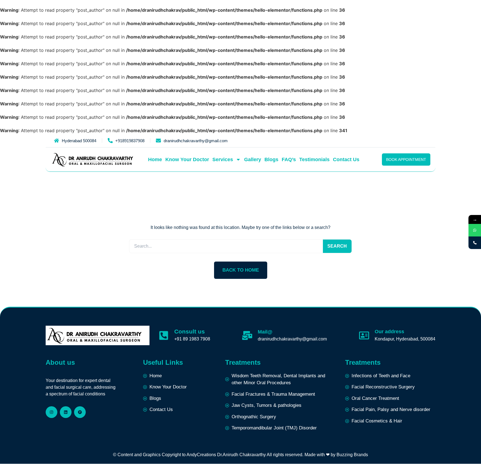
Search (337, 246)
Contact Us (346, 159)
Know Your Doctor (187, 159)
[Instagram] (51, 412)
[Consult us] (164, 335)
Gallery (252, 159)
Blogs (271, 159)
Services (222, 159)
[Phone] (474, 242)
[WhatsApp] (474, 230)
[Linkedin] (66, 412)
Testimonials (314, 159)
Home (155, 159)
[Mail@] (247, 335)
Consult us (189, 331)
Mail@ (265, 332)
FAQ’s (289, 159)
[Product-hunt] (80, 412)
